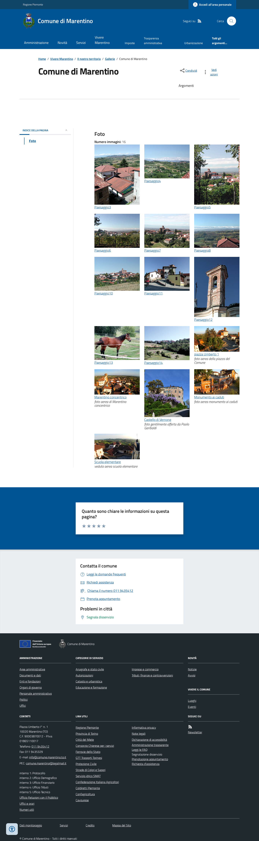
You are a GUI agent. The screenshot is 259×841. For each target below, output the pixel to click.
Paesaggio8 (202, 250)
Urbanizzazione (193, 43)
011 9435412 (40, 746)
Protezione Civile (86, 764)
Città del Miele (85, 739)
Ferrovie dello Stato (88, 751)
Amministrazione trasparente (150, 745)
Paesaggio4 (152, 180)
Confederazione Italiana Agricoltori (97, 782)
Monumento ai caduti (209, 397)
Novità (62, 42)
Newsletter (195, 732)
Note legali (138, 733)
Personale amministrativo (36, 693)
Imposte (130, 43)
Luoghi (192, 700)
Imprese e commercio (145, 669)
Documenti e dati (30, 675)
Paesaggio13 (103, 362)
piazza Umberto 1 (206, 354)
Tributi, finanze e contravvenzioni (152, 675)
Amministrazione (36, 42)
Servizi (81, 42)
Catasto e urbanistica (89, 681)
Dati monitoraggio (31, 825)
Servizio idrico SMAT (88, 776)
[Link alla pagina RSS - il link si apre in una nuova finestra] (199, 21)
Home (42, 59)
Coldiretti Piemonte (88, 788)
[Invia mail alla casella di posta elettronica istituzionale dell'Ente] (47, 757)
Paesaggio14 (153, 362)
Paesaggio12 (203, 319)
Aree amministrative (32, 669)
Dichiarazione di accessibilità (149, 739)
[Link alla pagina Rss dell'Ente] (190, 726)
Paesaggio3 (102, 207)
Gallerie (110, 59)
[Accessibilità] (12, 829)
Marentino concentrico (110, 397)
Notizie (192, 669)
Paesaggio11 (153, 293)
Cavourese (82, 800)
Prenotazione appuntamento (150, 759)
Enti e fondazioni (30, 681)
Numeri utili (27, 809)
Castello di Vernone (157, 419)
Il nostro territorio (89, 59)
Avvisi (191, 675)
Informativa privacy (144, 727)
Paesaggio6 (102, 250)
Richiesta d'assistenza (145, 764)
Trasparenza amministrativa (153, 40)
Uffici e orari (27, 803)
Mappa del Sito (121, 825)
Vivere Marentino (102, 40)
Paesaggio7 (152, 250)
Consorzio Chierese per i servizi (95, 745)
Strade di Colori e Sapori (90, 770)
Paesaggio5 (202, 207)
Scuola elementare (107, 461)
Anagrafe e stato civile (90, 669)
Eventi (192, 706)
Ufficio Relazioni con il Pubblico (39, 797)
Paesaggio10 (103, 293)
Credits (90, 825)
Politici (24, 699)
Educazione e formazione (91, 687)
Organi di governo (31, 687)
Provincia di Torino (87, 733)
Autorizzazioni (84, 675)
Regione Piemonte (33, 4)
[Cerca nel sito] (230, 21)
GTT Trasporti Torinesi (89, 758)
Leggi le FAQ (140, 749)
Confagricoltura (85, 794)
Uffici (23, 705)
